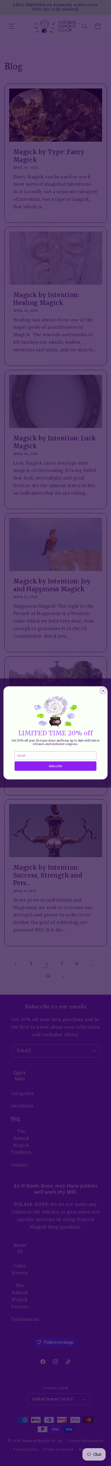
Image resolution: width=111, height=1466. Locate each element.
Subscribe (55, 766)
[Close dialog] (103, 691)
